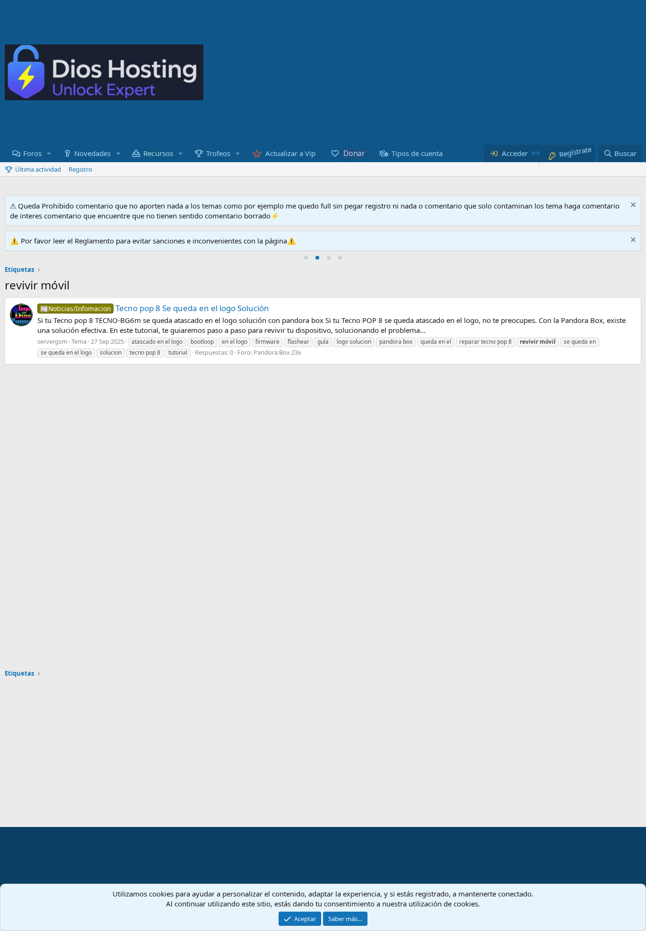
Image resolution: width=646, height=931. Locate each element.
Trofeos (218, 153)
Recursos (159, 153)
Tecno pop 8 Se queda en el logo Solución (154, 308)
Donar (354, 153)
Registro (80, 169)
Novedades (92, 153)
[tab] (306, 258)
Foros (32, 153)
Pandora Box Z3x (277, 352)
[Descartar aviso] (632, 206)
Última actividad (38, 169)
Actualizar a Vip (290, 153)
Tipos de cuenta (417, 153)
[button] (49, 153)
